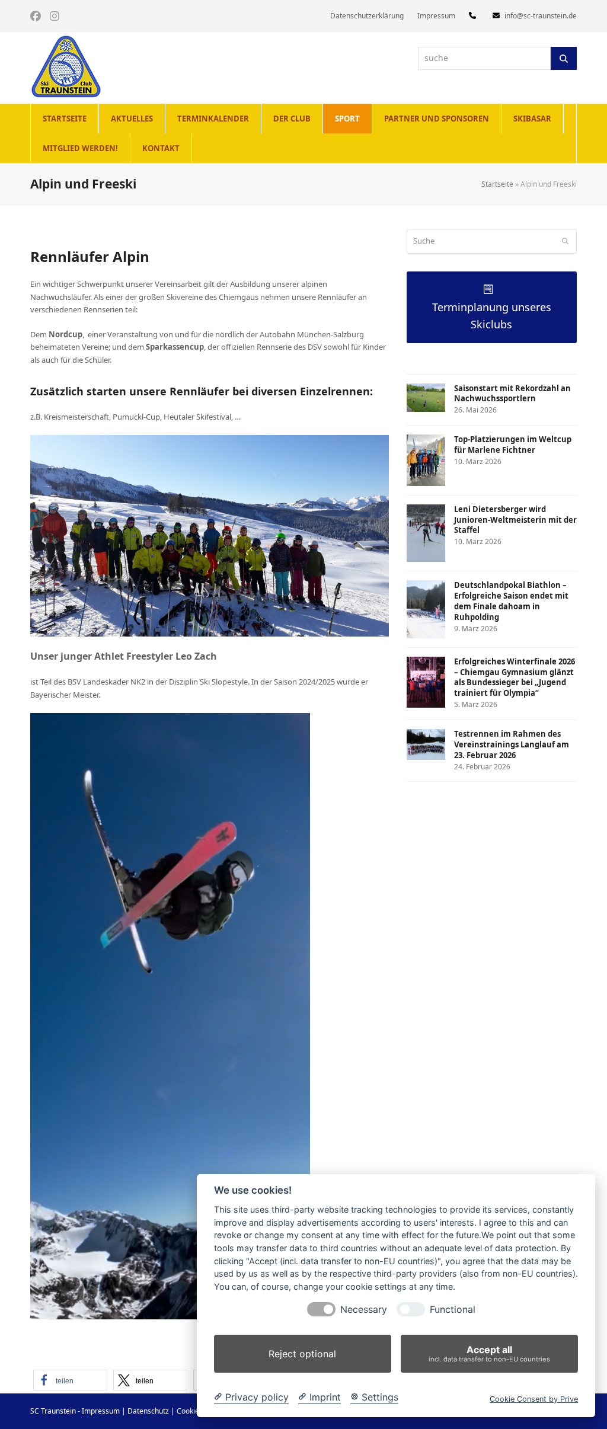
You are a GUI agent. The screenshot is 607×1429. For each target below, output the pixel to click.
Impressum (101, 1411)
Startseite (497, 184)
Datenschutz (148, 1411)
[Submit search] (565, 241)
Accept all (489, 1353)
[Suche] (564, 58)
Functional (452, 1309)
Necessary (363, 1309)
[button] (70, 1380)
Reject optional (302, 1354)
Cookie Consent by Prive (534, 1399)
